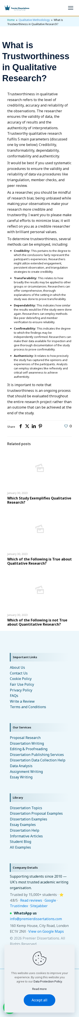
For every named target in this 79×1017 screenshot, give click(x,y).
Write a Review (22, 701)
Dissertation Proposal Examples (36, 813)
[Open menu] (70, 8)
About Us (17, 667)
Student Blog (20, 841)
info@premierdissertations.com (36, 918)
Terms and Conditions (28, 706)
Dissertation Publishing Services (37, 754)
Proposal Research (25, 737)
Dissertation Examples (28, 819)
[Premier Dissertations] (17, 8)
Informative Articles (26, 836)
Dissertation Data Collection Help (37, 760)
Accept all (39, 1000)
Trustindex (19, 905)
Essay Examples (23, 824)
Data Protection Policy (48, 981)
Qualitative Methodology (34, 20)
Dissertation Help (24, 830)
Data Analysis (21, 765)
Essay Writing (21, 777)
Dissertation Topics (26, 807)
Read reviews (31, 900)
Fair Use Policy (22, 684)
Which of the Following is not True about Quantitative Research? (37, 622)
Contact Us (19, 673)
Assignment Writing (26, 771)
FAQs (14, 695)
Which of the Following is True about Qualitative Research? (39, 561)
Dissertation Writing (27, 743)
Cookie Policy (21, 678)
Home (11, 20)
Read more (39, 989)
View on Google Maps (46, 931)
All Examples (20, 847)
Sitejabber (39, 905)
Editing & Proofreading (28, 748)
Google (50, 900)
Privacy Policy (21, 690)
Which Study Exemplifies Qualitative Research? (39, 500)
